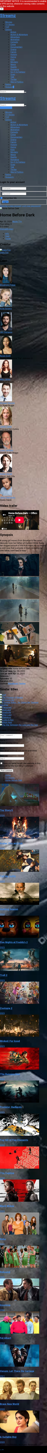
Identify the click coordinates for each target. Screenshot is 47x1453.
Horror (13, 57)
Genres (8, 29)
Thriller (13, 79)
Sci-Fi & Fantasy (17, 72)
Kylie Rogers (6, 308)
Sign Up (8, 107)
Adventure (15, 37)
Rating (8, 84)
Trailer (8, 238)
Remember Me (10, 198)
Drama (13, 49)
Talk (12, 77)
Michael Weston (7, 403)
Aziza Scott (5, 356)
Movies (8, 22)
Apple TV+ (17, 221)
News (13, 64)
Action (13, 32)
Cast (7, 236)
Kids (12, 59)
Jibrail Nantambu (7, 497)
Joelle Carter (6, 426)
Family (13, 52)
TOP (7, 27)
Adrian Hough (6, 474)
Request (9, 87)
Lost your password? (31, 206)
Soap (12, 74)
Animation (14, 39)
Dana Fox (4, 252)
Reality (13, 67)
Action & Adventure (19, 34)
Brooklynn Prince (7, 285)
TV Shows (9, 24)
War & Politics (16, 82)
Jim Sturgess (6, 332)
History (13, 54)
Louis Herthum (6, 450)
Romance (14, 69)
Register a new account (10, 206)
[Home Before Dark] (19, 575)
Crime (13, 44)
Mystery (14, 62)
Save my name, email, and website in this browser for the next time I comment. (20, 764)
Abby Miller (5, 379)
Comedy (14, 42)
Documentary (16, 47)
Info (7, 233)
